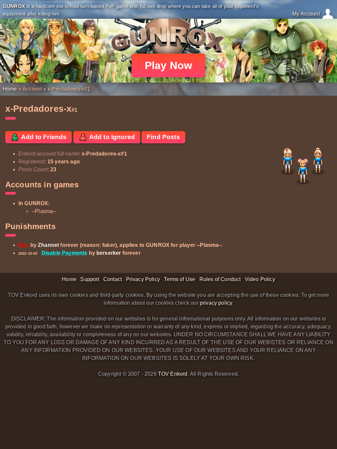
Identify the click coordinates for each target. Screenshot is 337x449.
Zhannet (48, 245)
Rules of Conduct (220, 279)
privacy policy (216, 303)
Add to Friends (43, 136)
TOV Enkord (173, 374)
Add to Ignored (111, 136)
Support (89, 279)
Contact (112, 279)
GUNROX (14, 6)
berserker (108, 253)
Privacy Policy (143, 279)
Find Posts (163, 136)
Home (10, 89)
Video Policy (260, 279)
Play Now (168, 65)
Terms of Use (179, 279)
